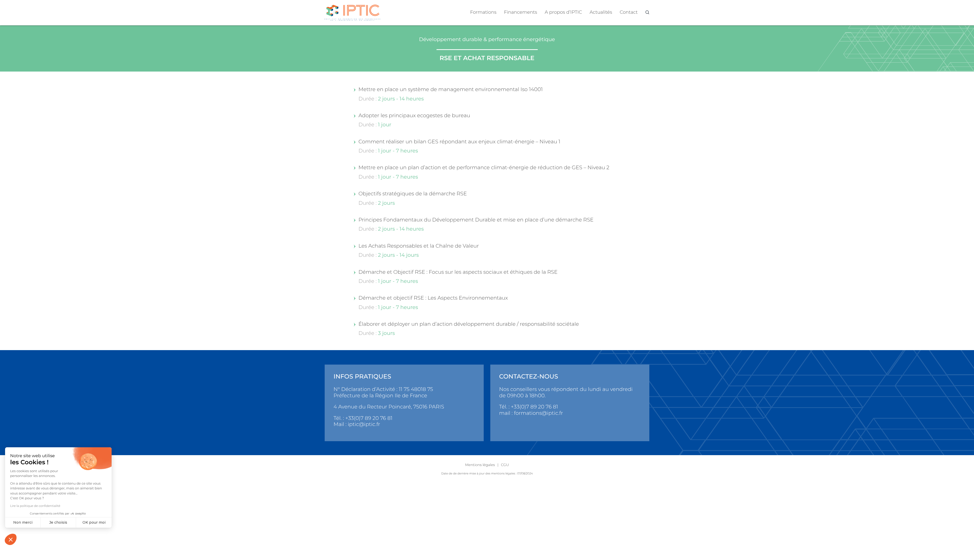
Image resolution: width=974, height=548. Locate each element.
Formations (483, 12)
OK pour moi (94, 522)
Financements (520, 12)
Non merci (22, 522)
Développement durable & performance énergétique (487, 39)
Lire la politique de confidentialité (35, 506)
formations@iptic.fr (538, 413)
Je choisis (58, 522)
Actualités (601, 12)
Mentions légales (480, 465)
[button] (11, 539)
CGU (505, 465)
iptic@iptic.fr (364, 424)
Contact (629, 12)
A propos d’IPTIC (563, 12)
